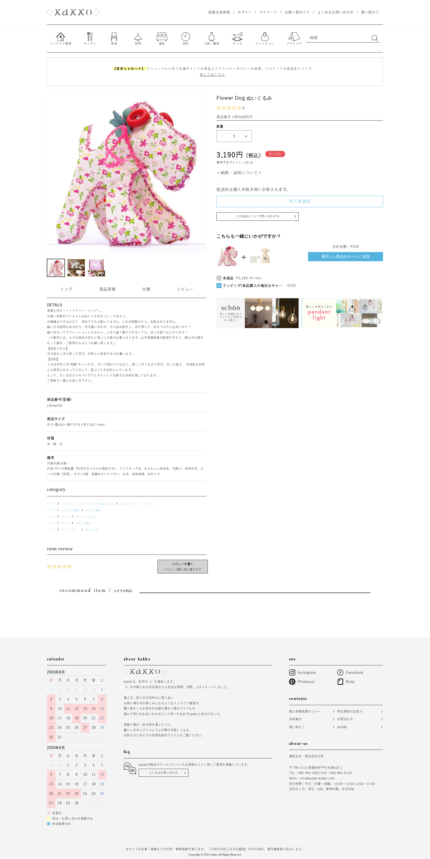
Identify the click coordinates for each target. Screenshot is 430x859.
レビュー (185, 289)
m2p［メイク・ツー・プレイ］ (137, 504)
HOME (342, 727)
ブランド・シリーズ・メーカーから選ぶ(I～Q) (87, 504)
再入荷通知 (299, 201)
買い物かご (297, 727)
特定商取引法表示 (349, 711)
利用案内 (295, 719)
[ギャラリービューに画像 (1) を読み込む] (56, 268)
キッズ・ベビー (70, 529)
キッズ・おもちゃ (86, 516)
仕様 (146, 289)
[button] (229, 108)
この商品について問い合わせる (257, 216)
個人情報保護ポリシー (305, 711)
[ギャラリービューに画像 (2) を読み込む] (76, 268)
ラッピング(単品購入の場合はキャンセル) (254, 285)
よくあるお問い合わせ (163, 772)
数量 (219, 126)
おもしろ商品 (83, 523)
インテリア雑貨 (70, 510)
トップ (66, 289)
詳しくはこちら (212, 74)
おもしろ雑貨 (93, 510)
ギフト (65, 516)
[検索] (374, 38)
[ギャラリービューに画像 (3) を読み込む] (96, 268)
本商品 (228, 278)
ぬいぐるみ (92, 529)
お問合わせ (345, 719)
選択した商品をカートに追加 (345, 256)
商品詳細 (107, 289)
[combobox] (343, 38)
